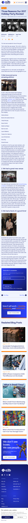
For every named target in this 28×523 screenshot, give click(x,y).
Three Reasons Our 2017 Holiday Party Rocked (17, 16)
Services (3, 484)
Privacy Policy (16, 498)
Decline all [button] (20, 517)
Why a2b (3, 481)
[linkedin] (2, 475)
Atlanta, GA (15, 481)
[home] (5, 2)
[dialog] (14, 515)
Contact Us (3, 491)
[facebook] (4, 475)
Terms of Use (16, 501)
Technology (3, 489)
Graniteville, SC (16, 489)
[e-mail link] (12, 39)
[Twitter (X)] (7, 475)
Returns (10, 101)
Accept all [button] (7, 517)
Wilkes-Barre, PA (16, 486)
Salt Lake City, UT (17, 484)
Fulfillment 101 (4, 506)
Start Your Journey (14, 312)
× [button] (26, 509)
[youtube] (9, 475)
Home (2, 16)
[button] (26, 2)
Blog (5, 16)
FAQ (2, 501)
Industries (3, 486)
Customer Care (11, 99)
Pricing (2, 503)
